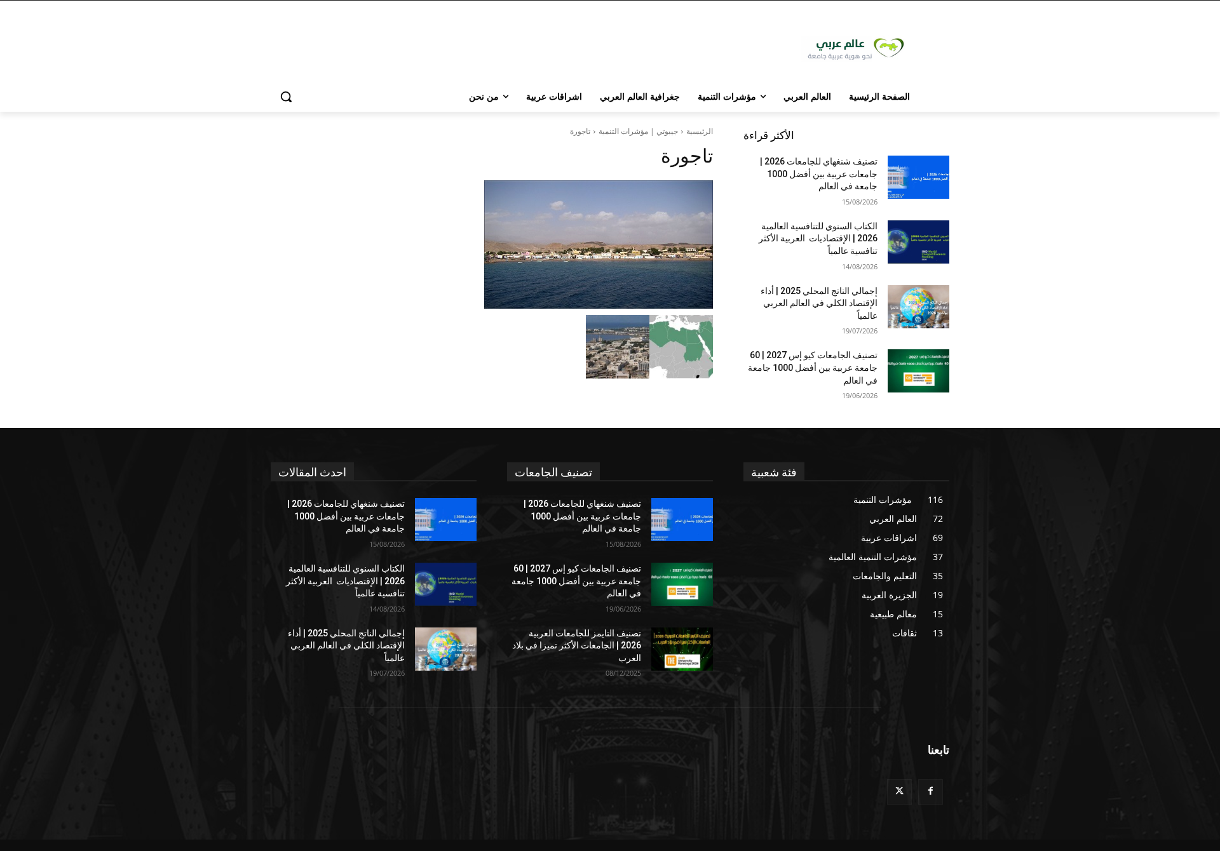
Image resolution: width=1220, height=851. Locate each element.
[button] (286, 96)
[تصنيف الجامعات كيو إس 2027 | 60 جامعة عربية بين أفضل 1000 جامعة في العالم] (918, 370)
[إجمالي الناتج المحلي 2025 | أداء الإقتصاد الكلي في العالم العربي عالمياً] (918, 306)
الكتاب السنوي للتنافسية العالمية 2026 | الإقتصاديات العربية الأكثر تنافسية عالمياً (818, 238)
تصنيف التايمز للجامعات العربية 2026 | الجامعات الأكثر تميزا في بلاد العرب (576, 645)
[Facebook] (930, 791)
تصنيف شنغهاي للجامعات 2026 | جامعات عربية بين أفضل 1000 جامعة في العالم (819, 173)
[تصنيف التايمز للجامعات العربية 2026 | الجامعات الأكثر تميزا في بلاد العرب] (682, 649)
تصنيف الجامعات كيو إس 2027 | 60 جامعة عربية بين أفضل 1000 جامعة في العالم (813, 367)
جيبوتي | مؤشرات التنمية (638, 131)
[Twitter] (899, 791)
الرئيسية (699, 131)
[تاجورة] (492, 244)
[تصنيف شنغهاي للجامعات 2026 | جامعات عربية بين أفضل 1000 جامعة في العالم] (918, 177)
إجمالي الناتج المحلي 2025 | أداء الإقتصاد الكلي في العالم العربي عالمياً (819, 303)
